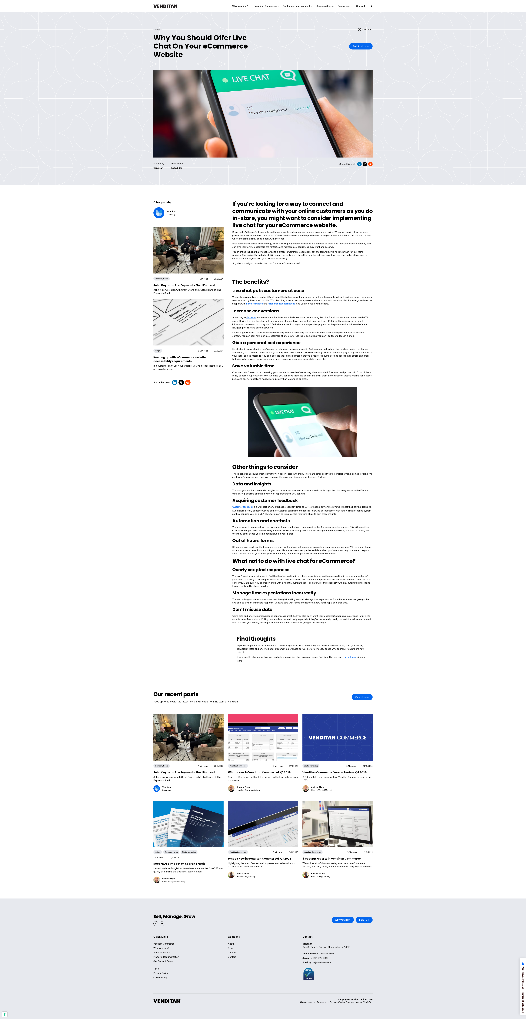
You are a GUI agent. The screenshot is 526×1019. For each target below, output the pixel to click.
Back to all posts (360, 46)
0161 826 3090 (315, 958)
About (231, 943)
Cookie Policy (160, 977)
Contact (360, 6)
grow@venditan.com (316, 962)
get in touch (350, 657)
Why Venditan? (343, 920)
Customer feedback (242, 506)
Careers (232, 952)
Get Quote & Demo (163, 961)
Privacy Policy (160, 973)
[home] (165, 6)
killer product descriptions (281, 303)
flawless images (254, 303)
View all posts (362, 697)
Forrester (251, 317)
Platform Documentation (166, 957)
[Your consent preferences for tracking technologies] (4, 1014)
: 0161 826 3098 (318, 953)
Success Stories (325, 6)
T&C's (156, 968)
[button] (242, 6)
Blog (230, 948)
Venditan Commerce (163, 943)
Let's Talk (364, 920)
